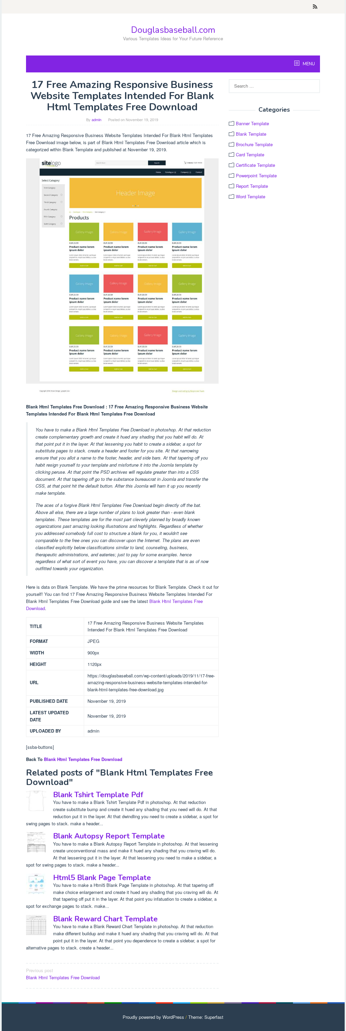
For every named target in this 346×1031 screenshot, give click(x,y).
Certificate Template (255, 165)
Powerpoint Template (256, 175)
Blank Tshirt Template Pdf (98, 795)
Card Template (250, 154)
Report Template (252, 186)
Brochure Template (254, 144)
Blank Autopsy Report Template (109, 836)
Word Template (250, 196)
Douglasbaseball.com (173, 30)
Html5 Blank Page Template (102, 878)
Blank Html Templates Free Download (83, 759)
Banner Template (252, 123)
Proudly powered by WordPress (153, 1017)
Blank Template (251, 134)
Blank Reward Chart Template (105, 919)
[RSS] (315, 7)
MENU (308, 64)
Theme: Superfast (205, 1017)
